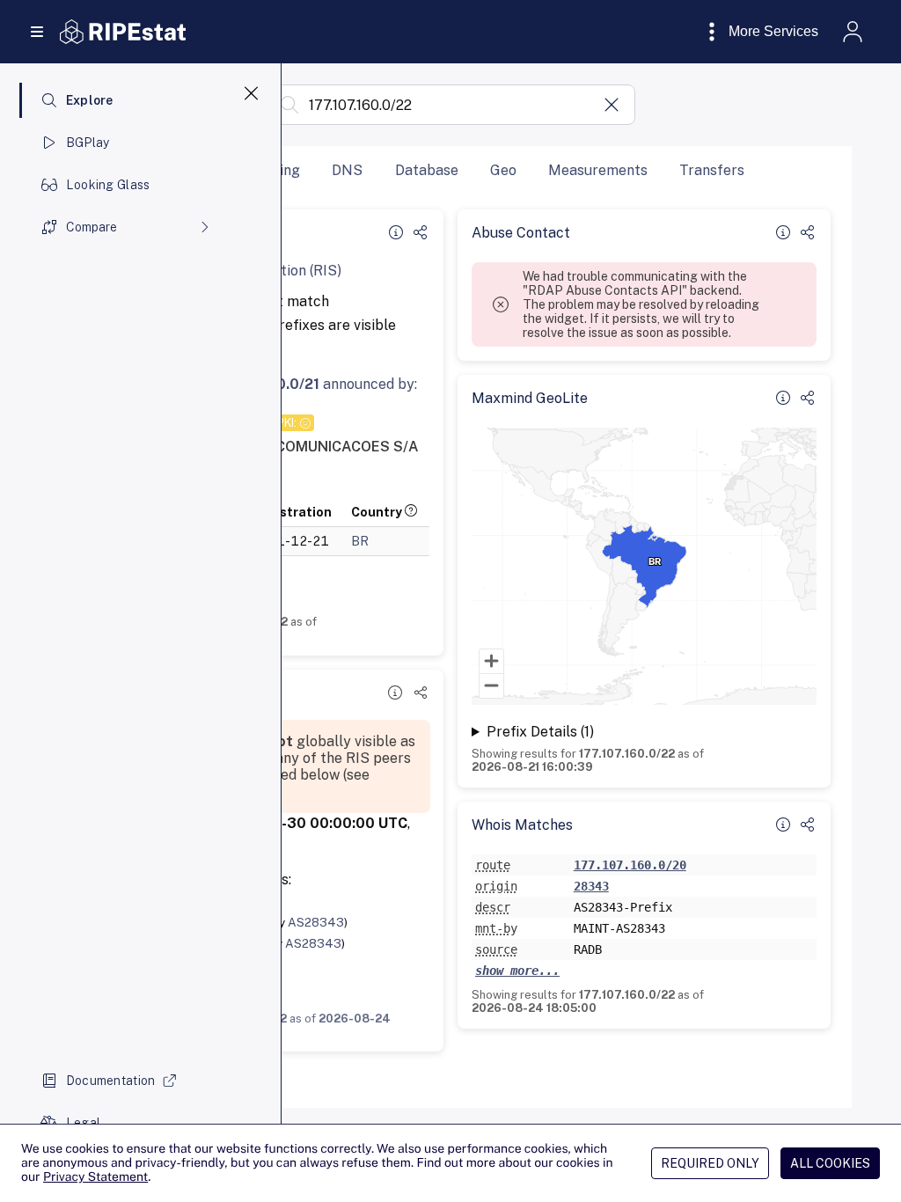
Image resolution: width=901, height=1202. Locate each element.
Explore (90, 100)
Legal (83, 1123)
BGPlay (88, 143)
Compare (91, 227)
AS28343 (316, 922)
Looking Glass (108, 185)
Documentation (111, 1081)
